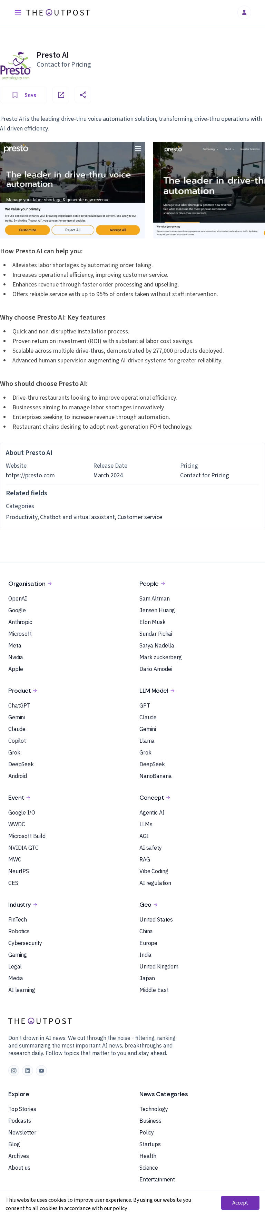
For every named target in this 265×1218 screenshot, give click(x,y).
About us (19, 1167)
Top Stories (22, 1108)
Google (17, 610)
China (146, 931)
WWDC (16, 824)
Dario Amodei (155, 668)
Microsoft (20, 633)
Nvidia (15, 657)
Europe (148, 942)
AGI (144, 835)
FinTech (17, 919)
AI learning (21, 989)
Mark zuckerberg (160, 657)
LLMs (145, 824)
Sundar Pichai (155, 633)
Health (147, 1155)
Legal (15, 966)
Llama (147, 740)
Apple (15, 668)
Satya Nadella (156, 645)
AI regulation (155, 882)
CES (13, 882)
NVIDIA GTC (23, 847)
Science (148, 1167)
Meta (14, 645)
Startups (150, 1144)
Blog (14, 1144)
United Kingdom (158, 966)
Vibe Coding (153, 871)
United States (156, 919)
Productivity (22, 517)
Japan (147, 978)
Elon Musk (152, 621)
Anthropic (20, 621)
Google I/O (21, 812)
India (145, 954)
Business (150, 1120)
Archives (18, 1155)
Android (17, 775)
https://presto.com (30, 475)
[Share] (83, 95)
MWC (14, 859)
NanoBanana (155, 775)
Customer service (139, 517)
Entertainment (157, 1179)
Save (30, 95)
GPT (144, 705)
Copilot (17, 740)
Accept (240, 1203)
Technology (153, 1108)
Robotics (19, 931)
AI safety (150, 847)
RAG (144, 859)
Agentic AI (152, 812)
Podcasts (19, 1120)
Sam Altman (154, 598)
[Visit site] (60, 95)
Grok (14, 752)
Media (15, 978)
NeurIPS (18, 871)
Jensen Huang (157, 610)
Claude (17, 728)
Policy (146, 1132)
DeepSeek (21, 764)
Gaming (17, 954)
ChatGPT (19, 705)
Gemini (16, 717)
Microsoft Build (27, 835)
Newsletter (22, 1132)
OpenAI (17, 598)
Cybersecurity (25, 942)
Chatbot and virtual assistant (77, 517)
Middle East (153, 989)
